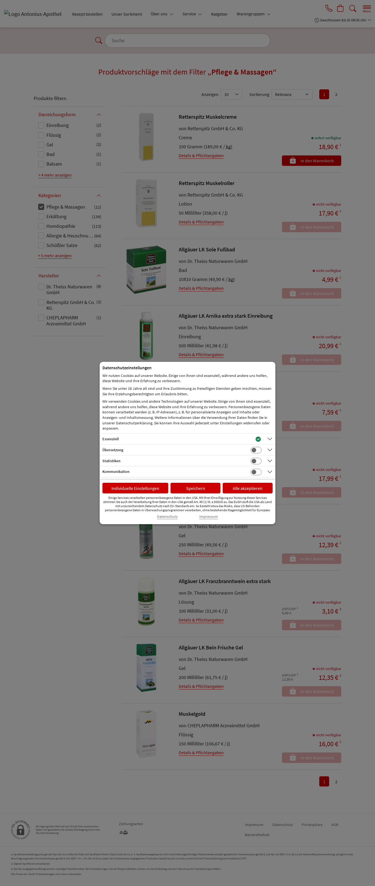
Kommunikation (116, 471)
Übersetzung (112, 449)
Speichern (195, 488)
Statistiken (111, 460)
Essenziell (110, 438)
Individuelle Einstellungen (135, 488)
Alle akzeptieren (247, 488)
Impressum (208, 516)
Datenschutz (167, 516)
